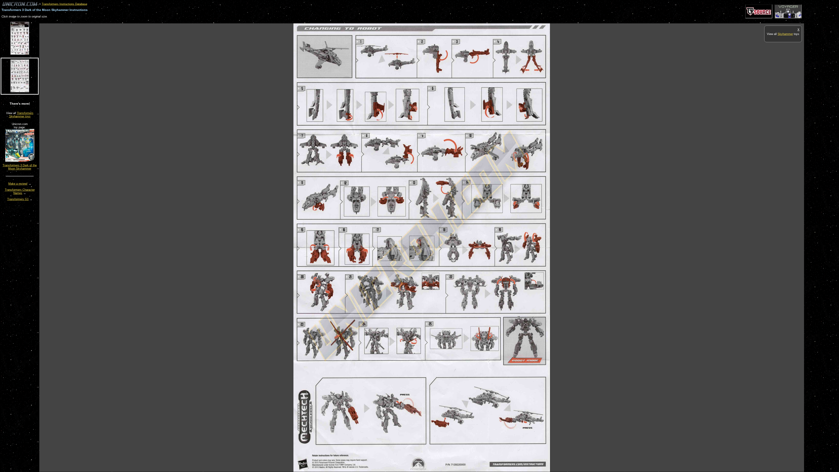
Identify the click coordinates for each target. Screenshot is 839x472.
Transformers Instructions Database (64, 3)
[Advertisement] (118, 21)
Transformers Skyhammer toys (21, 114)
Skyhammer (785, 34)
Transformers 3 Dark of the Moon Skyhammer (20, 167)
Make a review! (18, 183)
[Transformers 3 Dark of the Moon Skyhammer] (19, 160)
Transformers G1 (18, 199)
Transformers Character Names (20, 191)
